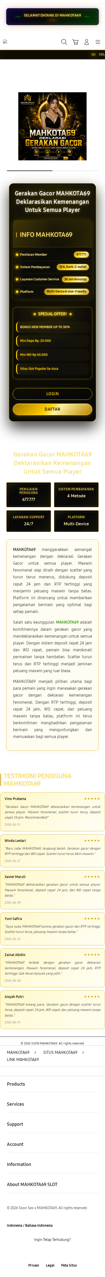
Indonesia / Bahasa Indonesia (29, 1225)
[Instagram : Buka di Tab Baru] (58, 1253)
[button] (75, 42)
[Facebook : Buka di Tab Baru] (35, 1253)
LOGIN (52, 393)
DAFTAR (52, 409)
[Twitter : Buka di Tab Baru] (46, 1253)
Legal (50, 1265)
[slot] (15, 41)
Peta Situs (69, 1265)
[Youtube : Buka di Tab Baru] (70, 1253)
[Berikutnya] (99, 126)
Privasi (33, 1265)
